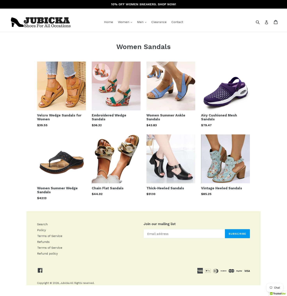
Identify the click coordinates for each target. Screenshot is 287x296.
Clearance (159, 22)
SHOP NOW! (167, 4)
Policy (41, 230)
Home (108, 22)
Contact (177, 22)
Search (42, 224)
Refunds (43, 242)
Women (126, 22)
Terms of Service (49, 236)
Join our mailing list (160, 224)
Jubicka (65, 283)
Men (142, 22)
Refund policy (47, 253)
